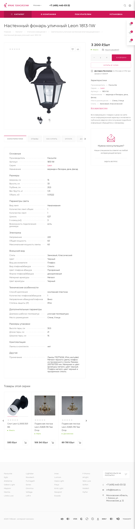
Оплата (68, 139)
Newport (58, 492)
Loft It (28, 496)
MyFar (85, 492)
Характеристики (15, 139)
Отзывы (34, 139)
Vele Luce (87, 481)
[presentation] (3, 420)
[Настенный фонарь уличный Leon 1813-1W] (44, 84)
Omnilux (29, 488)
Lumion (57, 477)
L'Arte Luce (8, 496)
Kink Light (58, 488)
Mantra (7, 492)
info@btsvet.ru (113, 490)
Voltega (29, 492)
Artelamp (8, 481)
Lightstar (30, 473)
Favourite (8, 473)
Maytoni (7, 488)
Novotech (30, 477)
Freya (56, 485)
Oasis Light (59, 481)
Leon (49, 165)
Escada (57, 496)
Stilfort (85, 485)
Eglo (6, 477)
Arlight (85, 477)
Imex (56, 473)
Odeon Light (9, 485)
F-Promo (86, 473)
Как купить (51, 139)
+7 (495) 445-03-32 (59, 5)
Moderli (86, 488)
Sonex (28, 485)
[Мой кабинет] (130, 6)
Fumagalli (30, 481)
